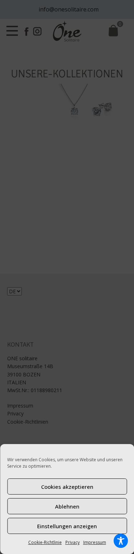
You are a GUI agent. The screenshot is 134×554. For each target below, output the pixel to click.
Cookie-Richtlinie (45, 542)
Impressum (94, 542)
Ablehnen (67, 506)
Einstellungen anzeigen (67, 526)
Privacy (72, 542)
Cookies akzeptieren (67, 486)
